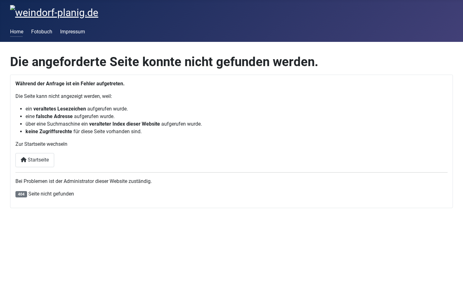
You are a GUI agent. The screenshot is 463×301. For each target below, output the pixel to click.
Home (16, 32)
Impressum (72, 32)
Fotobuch (41, 32)
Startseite (37, 160)
